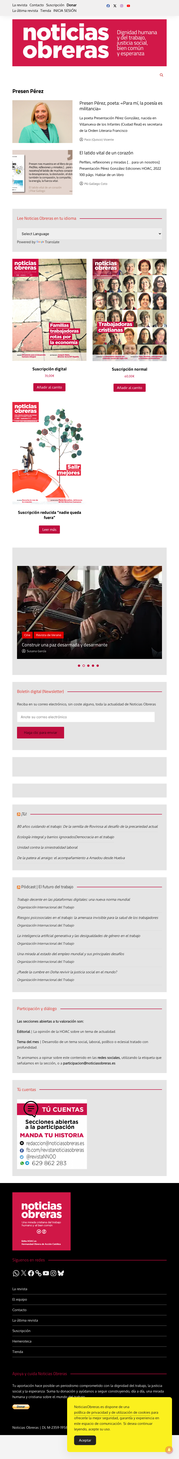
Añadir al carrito (49, 387)
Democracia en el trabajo (94, 837)
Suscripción (55, 5)
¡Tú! (24, 814)
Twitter (115, 5)
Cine (27, 635)
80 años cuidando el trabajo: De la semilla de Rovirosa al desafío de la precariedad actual (87, 826)
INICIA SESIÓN (64, 10)
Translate (52, 242)
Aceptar (85, 1440)
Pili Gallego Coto (95, 184)
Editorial (23, 1031)
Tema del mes (28, 1042)
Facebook (108, 5)
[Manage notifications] (169, 1450)
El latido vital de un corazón (106, 152)
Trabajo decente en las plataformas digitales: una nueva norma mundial (73, 899)
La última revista (25, 10)
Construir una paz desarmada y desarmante (64, 644)
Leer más (49, 529)
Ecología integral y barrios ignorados (46, 837)
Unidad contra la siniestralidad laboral (47, 847)
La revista (19, 5)
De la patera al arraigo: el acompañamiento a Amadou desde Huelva (71, 858)
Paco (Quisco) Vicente (99, 139)
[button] (79, 666)
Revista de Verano (48, 635)
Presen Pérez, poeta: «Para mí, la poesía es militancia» (120, 105)
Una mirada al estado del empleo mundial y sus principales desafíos (70, 954)
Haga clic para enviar (40, 732)
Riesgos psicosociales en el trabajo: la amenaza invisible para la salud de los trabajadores (87, 917)
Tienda (45, 10)
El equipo (19, 1299)
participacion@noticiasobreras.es (89, 1063)
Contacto (37, 5)
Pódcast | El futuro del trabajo (47, 887)
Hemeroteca (21, 1341)
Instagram (121, 5)
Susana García (36, 651)
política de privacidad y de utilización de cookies (112, 1412)
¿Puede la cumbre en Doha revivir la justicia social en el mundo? (67, 972)
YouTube (128, 5)
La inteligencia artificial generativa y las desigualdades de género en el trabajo (78, 936)
